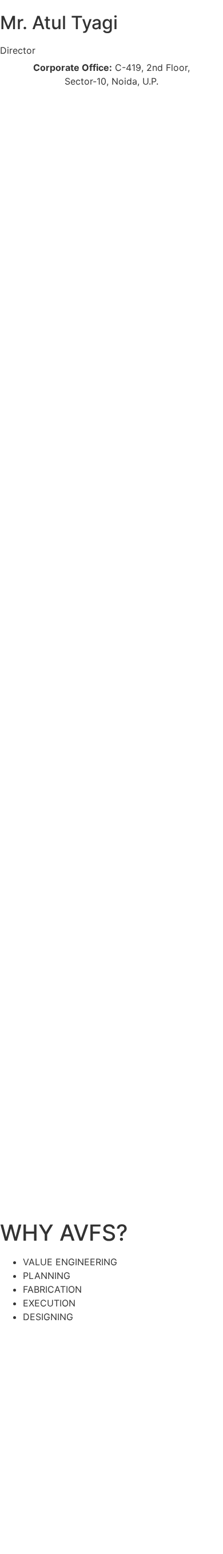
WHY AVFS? (64, 1232)
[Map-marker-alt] (77, 105)
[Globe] (108, 105)
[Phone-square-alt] (14, 105)
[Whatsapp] (14, 149)
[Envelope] (45, 105)
